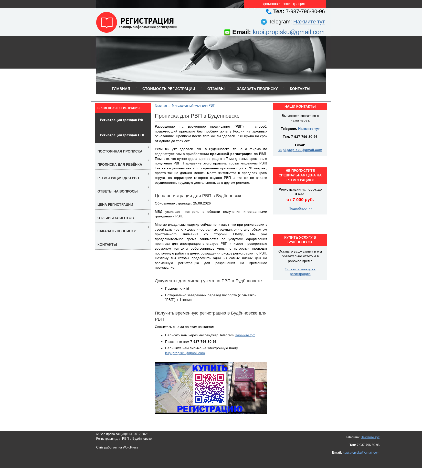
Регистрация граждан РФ (121, 120)
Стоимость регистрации (168, 89)
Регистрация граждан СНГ (122, 135)
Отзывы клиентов (115, 218)
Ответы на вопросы (117, 191)
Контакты (300, 89)
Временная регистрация (118, 108)
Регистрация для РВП (118, 178)
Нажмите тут (309, 22)
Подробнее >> (300, 208)
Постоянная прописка (119, 151)
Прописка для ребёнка (119, 164)
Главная (121, 89)
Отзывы (216, 89)
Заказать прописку (257, 89)
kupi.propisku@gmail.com (289, 32)
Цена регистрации (115, 204)
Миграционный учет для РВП (193, 105)
